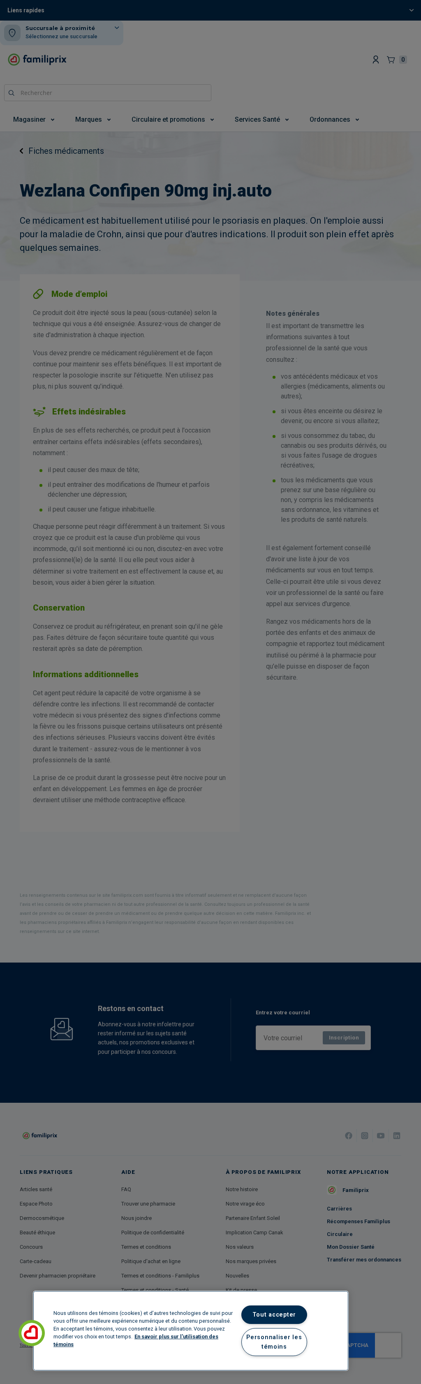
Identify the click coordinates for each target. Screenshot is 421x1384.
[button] (32, 1333)
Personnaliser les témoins (274, 1342)
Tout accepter (274, 1314)
